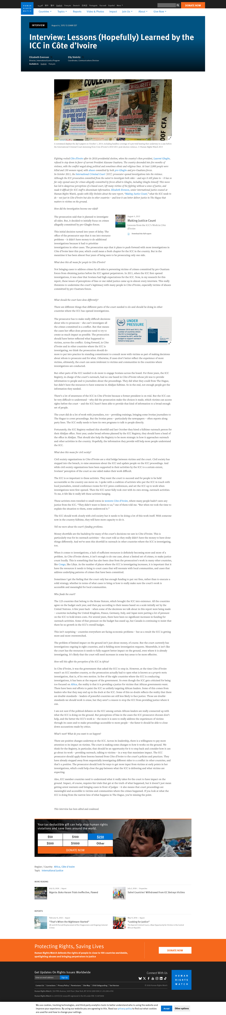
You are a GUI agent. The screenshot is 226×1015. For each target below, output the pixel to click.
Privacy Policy (63, 985)
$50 (50, 836)
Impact (113, 11)
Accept (167, 1008)
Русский (103, 5)
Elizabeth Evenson (39, 57)
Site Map (86, 985)
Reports (77, 11)
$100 (75, 836)
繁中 (52, 5)
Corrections (51, 985)
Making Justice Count (136, 193)
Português (93, 5)
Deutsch (76, 5)
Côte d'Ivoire (68, 866)
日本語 (84, 5)
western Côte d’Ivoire (116, 500)
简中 (47, 5)
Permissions (76, 985)
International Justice (52, 870)
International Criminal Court (90, 174)
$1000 (75, 843)
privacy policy (125, 1008)
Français (67, 5)
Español (111, 5)
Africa (74, 684)
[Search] (178, 5)
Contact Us (40, 985)
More (120, 5)
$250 (100, 836)
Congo (62, 564)
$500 (50, 843)
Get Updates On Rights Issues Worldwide (63, 972)
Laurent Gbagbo (162, 158)
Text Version (114, 985)
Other (100, 843)
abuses (92, 170)
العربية (40, 5)
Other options (182, 1008)
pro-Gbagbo (121, 170)
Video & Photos (95, 11)
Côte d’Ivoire (76, 158)
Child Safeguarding (99, 985)
